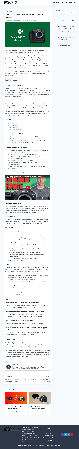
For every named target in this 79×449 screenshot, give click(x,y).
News (70, 2)
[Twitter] (65, 434)
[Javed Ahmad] (8, 366)
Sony (66, 2)
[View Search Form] (74, 2)
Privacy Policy (48, 433)
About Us (48, 431)
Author (7, 361)
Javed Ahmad (9, 20)
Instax (62, 2)
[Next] (48, 403)
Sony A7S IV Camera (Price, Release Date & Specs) (40, 379)
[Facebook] (62, 434)
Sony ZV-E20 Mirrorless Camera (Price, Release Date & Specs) (15, 379)
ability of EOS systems (38, 90)
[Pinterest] (71, 434)
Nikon (57, 2)
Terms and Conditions (49, 438)
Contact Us (49, 440)
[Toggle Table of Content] (19, 80)
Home (48, 428)
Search (58, 10)
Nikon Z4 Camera (12, 123)
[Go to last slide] (7, 403)
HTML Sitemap (49, 435)
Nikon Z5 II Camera (13, 125)
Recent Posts (12, 361)
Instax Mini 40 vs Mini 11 (14, 129)
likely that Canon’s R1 (18, 141)
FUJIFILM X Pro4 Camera (14, 127)
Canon (53, 2)
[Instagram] (68, 434)
